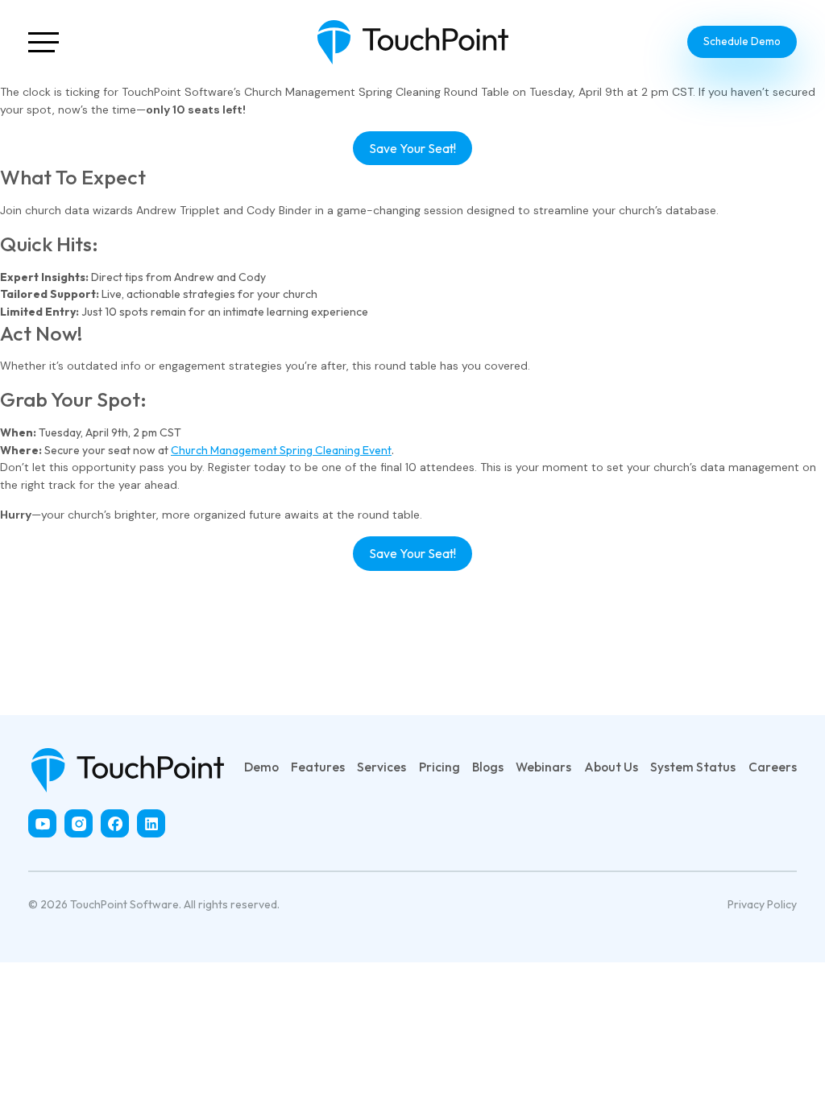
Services (381, 767)
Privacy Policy (762, 904)
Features (318, 767)
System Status (693, 767)
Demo (261, 767)
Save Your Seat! (412, 148)
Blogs (488, 767)
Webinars (543, 767)
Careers (772, 767)
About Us (611, 767)
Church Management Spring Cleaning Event (281, 450)
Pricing (439, 767)
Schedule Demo (742, 41)
